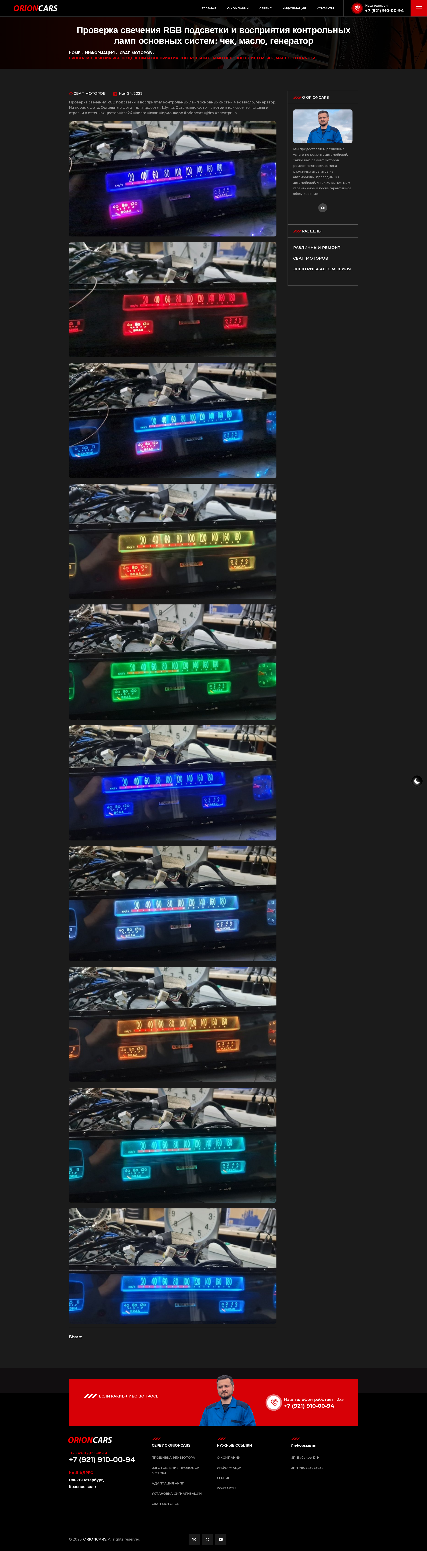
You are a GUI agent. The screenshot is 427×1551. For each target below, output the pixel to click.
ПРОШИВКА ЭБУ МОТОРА (173, 1458)
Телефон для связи (88, 1453)
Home (74, 53)
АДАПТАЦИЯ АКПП (168, 1483)
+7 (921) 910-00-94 (384, 10)
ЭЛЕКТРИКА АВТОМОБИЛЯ (322, 269)
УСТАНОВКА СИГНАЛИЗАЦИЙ (177, 1494)
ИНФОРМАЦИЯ (100, 53)
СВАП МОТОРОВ (136, 53)
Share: (75, 1336)
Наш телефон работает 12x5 (314, 1399)
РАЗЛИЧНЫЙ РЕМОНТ (316, 247)
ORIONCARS (94, 1539)
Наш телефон (376, 6)
